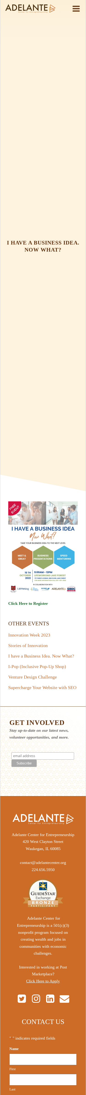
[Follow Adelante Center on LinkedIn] (50, 999)
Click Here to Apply (43, 981)
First (12, 1069)
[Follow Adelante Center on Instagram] (36, 999)
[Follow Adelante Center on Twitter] (22, 999)
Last (12, 1089)
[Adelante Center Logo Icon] (30, 9)
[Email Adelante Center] (64, 999)
